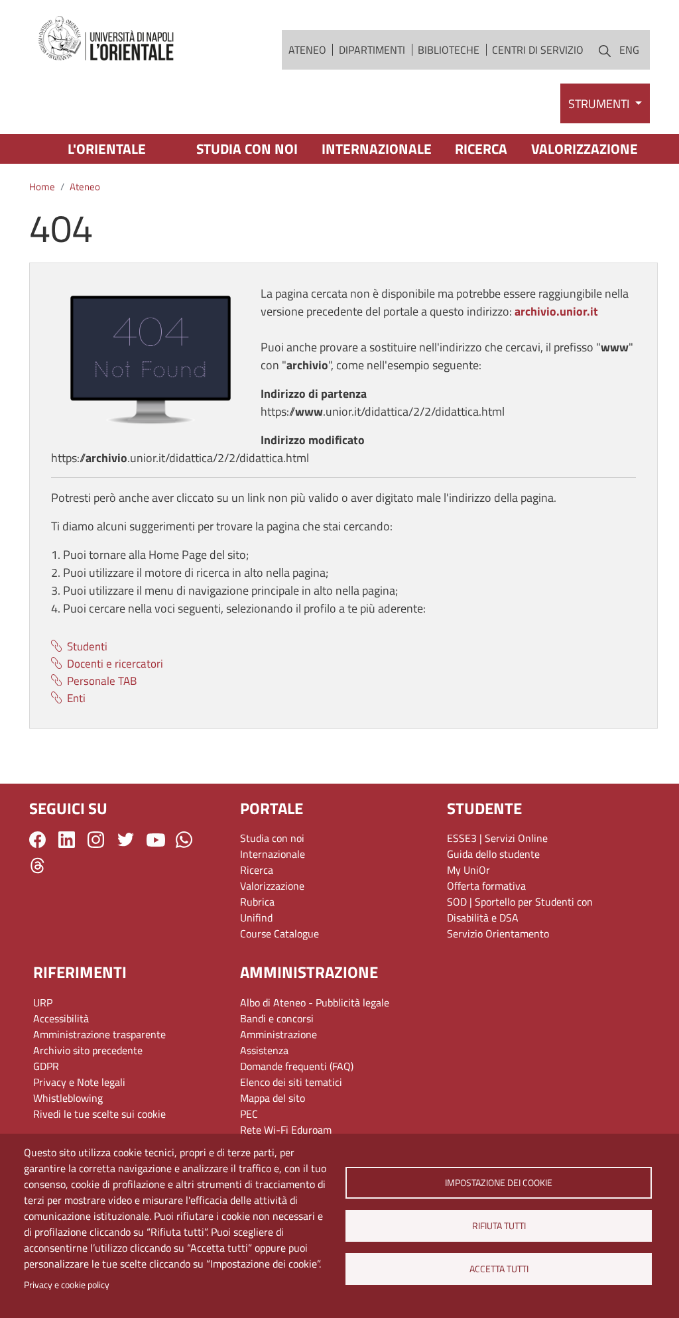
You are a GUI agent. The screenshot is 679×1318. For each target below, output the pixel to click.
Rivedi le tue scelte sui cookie (99, 1114)
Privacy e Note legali (79, 1082)
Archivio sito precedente (88, 1050)
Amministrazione (278, 1034)
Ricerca (481, 148)
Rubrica (257, 902)
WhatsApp (184, 839)
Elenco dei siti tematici (291, 1082)
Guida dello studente (493, 854)
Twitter (125, 839)
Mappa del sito (272, 1098)
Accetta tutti (498, 1269)
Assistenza (264, 1050)
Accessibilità (61, 1018)
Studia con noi (247, 148)
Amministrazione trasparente (99, 1034)
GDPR (46, 1066)
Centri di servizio (538, 50)
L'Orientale (107, 148)
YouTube (156, 839)
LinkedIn (66, 839)
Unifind (256, 918)
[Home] (106, 39)
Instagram (96, 839)
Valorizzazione (584, 148)
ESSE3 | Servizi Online (497, 838)
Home (42, 186)
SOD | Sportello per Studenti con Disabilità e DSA (520, 910)
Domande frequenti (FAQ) (296, 1066)
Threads (37, 865)
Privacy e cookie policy (66, 1284)
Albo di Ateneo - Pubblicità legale (314, 1002)
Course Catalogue (279, 933)
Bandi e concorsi (277, 1018)
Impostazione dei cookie (498, 1182)
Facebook (37, 839)
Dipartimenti (372, 50)
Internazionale (377, 148)
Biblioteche (448, 50)
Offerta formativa (486, 886)
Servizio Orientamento (498, 933)
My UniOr (468, 870)
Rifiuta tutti (498, 1225)
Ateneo (307, 50)
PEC (249, 1114)
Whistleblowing (68, 1098)
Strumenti (600, 104)
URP (42, 1002)
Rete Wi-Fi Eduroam (286, 1130)
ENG (629, 50)
